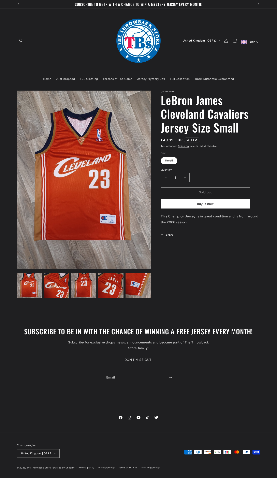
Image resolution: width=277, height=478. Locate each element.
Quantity (166, 169)
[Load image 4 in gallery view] (110, 285)
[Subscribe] (170, 377)
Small (171, 161)
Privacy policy (106, 467)
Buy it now (205, 204)
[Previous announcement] (18, 4)
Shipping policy (150, 467)
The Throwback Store (39, 467)
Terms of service (128, 467)
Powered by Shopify (63, 467)
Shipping (183, 146)
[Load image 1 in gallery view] (29, 285)
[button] (21, 40)
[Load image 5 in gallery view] (138, 285)
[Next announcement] (258, 4)
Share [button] (169, 234)
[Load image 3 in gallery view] (83, 285)
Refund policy (86, 467)
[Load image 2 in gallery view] (56, 285)
